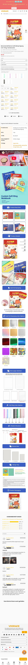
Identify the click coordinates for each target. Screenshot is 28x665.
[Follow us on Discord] (23, 634)
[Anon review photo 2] (13, 560)
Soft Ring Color (4, 72)
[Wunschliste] (22, 11)
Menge (2, 85)
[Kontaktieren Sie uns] (18, 11)
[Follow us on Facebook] (6, 634)
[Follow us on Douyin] (16, 634)
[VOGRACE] (4, 11)
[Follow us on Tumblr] (19, 634)
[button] (6, 521)
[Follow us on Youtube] (9, 634)
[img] (10, 538)
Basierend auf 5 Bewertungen (16, 519)
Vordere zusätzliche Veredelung (7, 67)
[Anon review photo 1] (6, 560)
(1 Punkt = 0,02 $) (20, 51)
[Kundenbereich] (24, 11)
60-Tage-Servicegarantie (7, 52)
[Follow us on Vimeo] (21, 634)
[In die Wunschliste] (10, 612)
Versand (2, 56)
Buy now (14, 8)
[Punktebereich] (26, 11)
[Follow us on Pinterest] (14, 634)
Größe (2, 58)
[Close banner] (26, 4)
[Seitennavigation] (1, 13)
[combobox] (14, 13)
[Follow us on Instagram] (4, 634)
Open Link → (16, 143)
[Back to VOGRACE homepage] (14, 626)
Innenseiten (3, 62)
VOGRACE (5, 651)
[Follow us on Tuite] (11, 634)
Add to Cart (23, 659)
